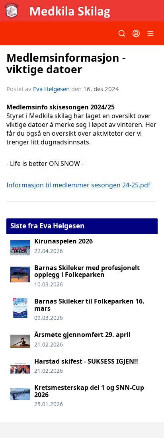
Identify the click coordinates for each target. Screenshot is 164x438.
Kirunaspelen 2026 (63, 241)
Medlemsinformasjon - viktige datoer (66, 63)
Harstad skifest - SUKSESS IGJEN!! (86, 361)
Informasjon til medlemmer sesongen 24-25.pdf (78, 185)
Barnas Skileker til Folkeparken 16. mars (89, 305)
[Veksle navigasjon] (150, 33)
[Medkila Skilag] (82, 10)
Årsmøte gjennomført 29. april (82, 334)
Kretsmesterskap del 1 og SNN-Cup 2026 (89, 391)
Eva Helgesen (51, 89)
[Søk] (122, 33)
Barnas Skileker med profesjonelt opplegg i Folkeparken (87, 271)
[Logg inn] (136, 33)
